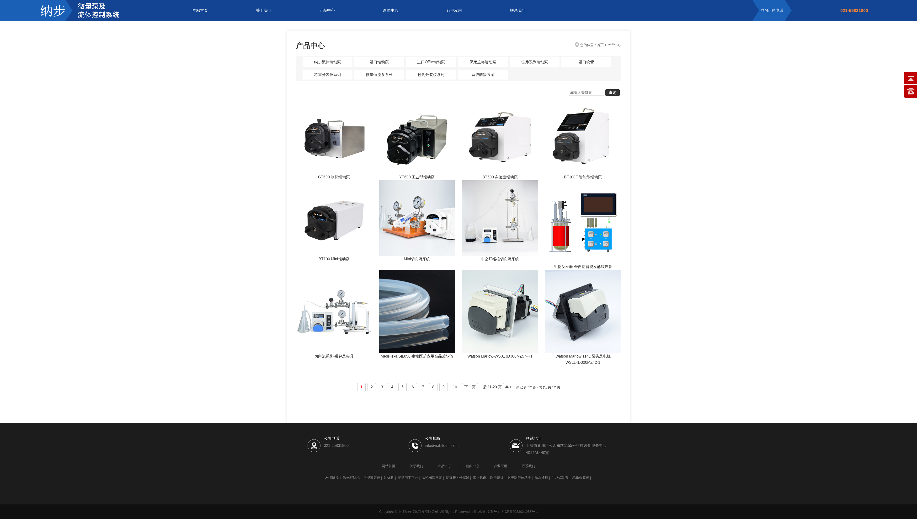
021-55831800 (336, 446)
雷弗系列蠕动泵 (534, 62)
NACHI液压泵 (432, 478)
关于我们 (263, 10)
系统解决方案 (482, 75)
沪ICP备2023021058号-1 (519, 512)
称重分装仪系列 (327, 75)
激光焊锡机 (351, 478)
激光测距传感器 (519, 478)
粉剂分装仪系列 (431, 75)
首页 (600, 45)
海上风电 (479, 478)
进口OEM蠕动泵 (431, 62)
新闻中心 (390, 10)
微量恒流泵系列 (379, 75)
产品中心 (327, 10)
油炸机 (389, 478)
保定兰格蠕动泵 (482, 62)
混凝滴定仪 (371, 478)
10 (455, 387)
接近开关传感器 (457, 478)
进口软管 (586, 62)
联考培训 (497, 478)
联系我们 (517, 10)
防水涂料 (541, 478)
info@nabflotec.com (441, 446)
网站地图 (478, 512)
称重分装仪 (580, 478)
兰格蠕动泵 (560, 478)
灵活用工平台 (408, 478)
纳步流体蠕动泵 (327, 62)
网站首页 (200, 10)
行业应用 (454, 10)
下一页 (470, 387)
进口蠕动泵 (379, 62)
